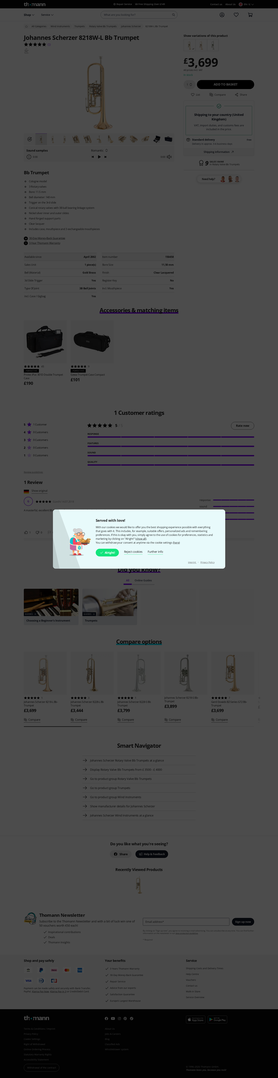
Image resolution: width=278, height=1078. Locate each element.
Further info (155, 552)
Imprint (192, 562)
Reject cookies (133, 552)
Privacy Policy (207, 562)
